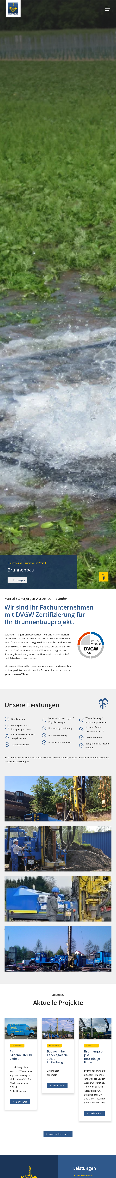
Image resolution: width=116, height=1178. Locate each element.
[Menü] (107, 8)
